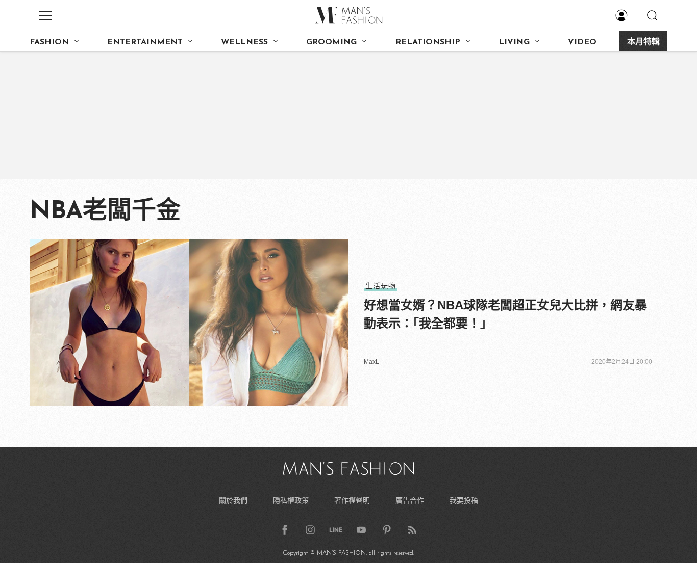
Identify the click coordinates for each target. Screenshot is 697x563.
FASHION (49, 42)
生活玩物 (380, 286)
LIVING (514, 42)
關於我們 (233, 500)
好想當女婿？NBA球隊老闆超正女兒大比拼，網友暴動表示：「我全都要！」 (505, 314)
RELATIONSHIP (427, 42)
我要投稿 (464, 500)
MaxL (371, 361)
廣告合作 (409, 500)
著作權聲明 (352, 500)
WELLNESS (244, 42)
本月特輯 (643, 42)
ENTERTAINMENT (145, 42)
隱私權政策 (291, 500)
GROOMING (331, 42)
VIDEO (582, 42)
